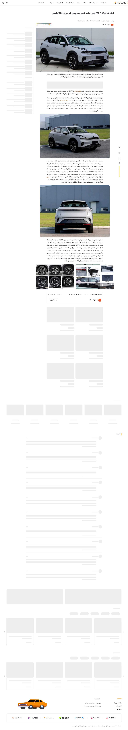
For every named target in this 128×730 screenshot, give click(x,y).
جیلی (48, 177)
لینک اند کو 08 (64, 100)
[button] (34, 704)
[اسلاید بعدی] (4, 632)
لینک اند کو (77, 91)
